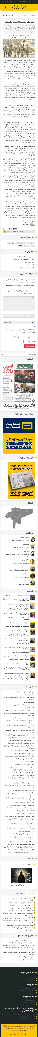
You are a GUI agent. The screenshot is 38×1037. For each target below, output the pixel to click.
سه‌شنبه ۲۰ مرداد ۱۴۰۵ (27, 864)
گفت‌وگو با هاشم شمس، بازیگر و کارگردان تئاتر (17, 595)
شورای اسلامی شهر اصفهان (27, 990)
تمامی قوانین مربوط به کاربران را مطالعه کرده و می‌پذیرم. (20, 331)
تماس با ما (32, 976)
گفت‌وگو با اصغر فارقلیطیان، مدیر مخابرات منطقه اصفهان (16, 631)
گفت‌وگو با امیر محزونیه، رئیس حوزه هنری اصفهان (16, 656)
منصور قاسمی (25, 574)
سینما (33, 245)
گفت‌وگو (30, 591)
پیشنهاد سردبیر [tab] (20, 893)
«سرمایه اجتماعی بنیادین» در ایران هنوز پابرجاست (18, 618)
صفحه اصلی (31, 15)
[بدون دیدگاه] (9, 15)
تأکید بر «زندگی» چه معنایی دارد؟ (20, 540)
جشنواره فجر (31, 243)
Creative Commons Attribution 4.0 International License (22, 1029)
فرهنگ (24, 15)
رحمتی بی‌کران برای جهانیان (18, 885)
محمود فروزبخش (24, 537)
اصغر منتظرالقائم (25, 581)
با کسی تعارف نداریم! (23, 643)
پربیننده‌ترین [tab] (31, 893)
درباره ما (32, 978)
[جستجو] (3, 354)
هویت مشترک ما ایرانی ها (21, 547)
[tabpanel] (19, 914)
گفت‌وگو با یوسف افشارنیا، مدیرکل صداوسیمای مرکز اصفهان (16, 664)
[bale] (15, 1034)
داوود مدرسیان (25, 567)
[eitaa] (11, 2)
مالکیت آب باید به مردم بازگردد (20, 652)
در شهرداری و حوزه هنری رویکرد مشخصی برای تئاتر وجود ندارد (16, 599)
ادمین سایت (25, 222)
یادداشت (29, 533)
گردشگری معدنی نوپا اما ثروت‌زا (20, 577)
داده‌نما (30, 858)
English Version (30, 981)
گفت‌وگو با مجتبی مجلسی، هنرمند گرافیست (17, 623)
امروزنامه (29, 359)
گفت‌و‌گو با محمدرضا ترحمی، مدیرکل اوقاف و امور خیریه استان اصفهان (16, 639)
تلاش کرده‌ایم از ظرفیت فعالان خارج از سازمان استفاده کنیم (16, 669)
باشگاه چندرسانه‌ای (29, 1002)
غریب (27, 245)
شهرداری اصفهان (30, 992)
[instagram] (8, 2)
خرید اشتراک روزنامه (29, 1004)
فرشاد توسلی (26, 544)
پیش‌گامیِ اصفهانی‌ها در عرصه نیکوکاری (18, 609)
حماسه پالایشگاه (21, 243)
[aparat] (2, 2)
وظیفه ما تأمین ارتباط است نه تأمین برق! (17, 635)
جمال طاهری (26, 551)
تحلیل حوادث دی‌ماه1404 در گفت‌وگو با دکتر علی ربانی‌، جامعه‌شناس (16, 614)
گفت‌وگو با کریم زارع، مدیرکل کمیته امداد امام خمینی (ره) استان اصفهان (17, 605)
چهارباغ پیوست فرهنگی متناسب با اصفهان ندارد (17, 555)
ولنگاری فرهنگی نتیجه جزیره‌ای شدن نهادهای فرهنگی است (16, 679)
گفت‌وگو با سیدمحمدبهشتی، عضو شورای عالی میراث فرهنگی (17, 648)
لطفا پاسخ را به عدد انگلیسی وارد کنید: (23, 337)
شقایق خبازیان (25, 560)
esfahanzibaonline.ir (19, 1026)
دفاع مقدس (11, 243)
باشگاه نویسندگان (30, 1000)
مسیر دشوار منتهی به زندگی (21, 563)
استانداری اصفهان (30, 988)
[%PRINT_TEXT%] (12, 15)
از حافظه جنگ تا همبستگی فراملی (19, 570)
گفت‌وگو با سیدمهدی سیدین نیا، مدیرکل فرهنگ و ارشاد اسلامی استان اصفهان (16, 674)
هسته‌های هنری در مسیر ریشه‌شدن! (19, 659)
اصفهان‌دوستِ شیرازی (23, 584)
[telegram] (5, 2)
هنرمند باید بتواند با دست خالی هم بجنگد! (17, 626)
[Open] (32, 7)
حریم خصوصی (16, 330)
